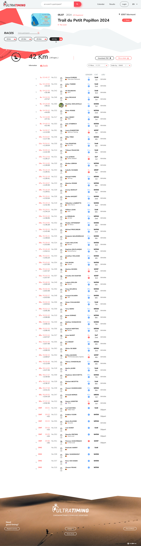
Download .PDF (103, 58)
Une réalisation (121, 543)
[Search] (77, 4)
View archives (130, 528)
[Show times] (36, 79)
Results (45, 65)
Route (128, 20)
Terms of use (70, 534)
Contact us (70, 528)
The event (63, 25)
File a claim (122, 58)
